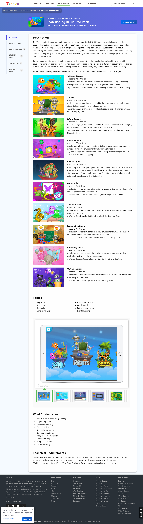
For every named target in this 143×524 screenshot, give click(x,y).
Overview (77, 481)
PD (119, 506)
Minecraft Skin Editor (104, 488)
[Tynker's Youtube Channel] (18, 506)
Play (39, 3)
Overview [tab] (13, 38)
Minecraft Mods (102, 501)
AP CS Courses (123, 496)
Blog (52, 481)
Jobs (52, 491)
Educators (63, 3)
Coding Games (101, 481)
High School (122, 493)
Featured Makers (80, 493)
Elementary (122, 488)
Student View (12, 56)
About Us (54, 483)
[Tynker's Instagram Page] (23, 506)
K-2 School (122, 498)
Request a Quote (124, 513)
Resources (78, 3)
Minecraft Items (102, 498)
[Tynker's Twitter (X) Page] (13, 506)
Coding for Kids (11, 10)
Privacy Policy (37, 521)
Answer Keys (12, 70)
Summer (76, 501)
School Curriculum (125, 483)
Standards (14, 63)
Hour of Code (101, 506)
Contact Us (96, 521)
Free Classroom (124, 486)
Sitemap (54, 496)
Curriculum (77, 483)
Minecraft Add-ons (103, 496)
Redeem (76, 488)
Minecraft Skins (102, 486)
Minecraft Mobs (102, 491)
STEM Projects (123, 511)
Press (53, 488)
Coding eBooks (57, 498)
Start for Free (118, 3)
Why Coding (78, 491)
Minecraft (99, 483)
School (23, 10)
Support (92, 3)
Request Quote (129, 22)
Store (53, 501)
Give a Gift (77, 486)
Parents (50, 3)
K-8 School (122, 501)
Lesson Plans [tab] (15, 43)
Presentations (15, 49)
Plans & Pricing (79, 496)
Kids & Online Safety (76, 521)
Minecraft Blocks (102, 493)
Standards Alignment (126, 503)
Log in (131, 3)
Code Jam (99, 503)
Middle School (123, 491)
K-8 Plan (32, 10)
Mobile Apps (56, 493)
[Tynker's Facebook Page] (8, 506)
